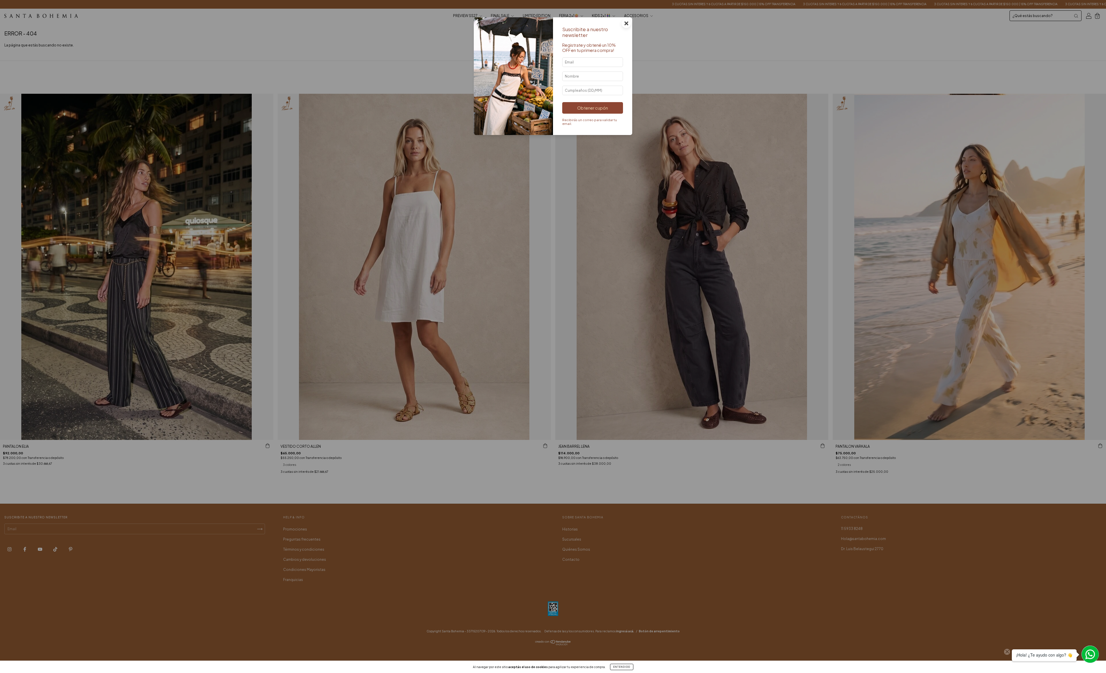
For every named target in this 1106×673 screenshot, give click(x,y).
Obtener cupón (592, 107)
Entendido (621, 666)
